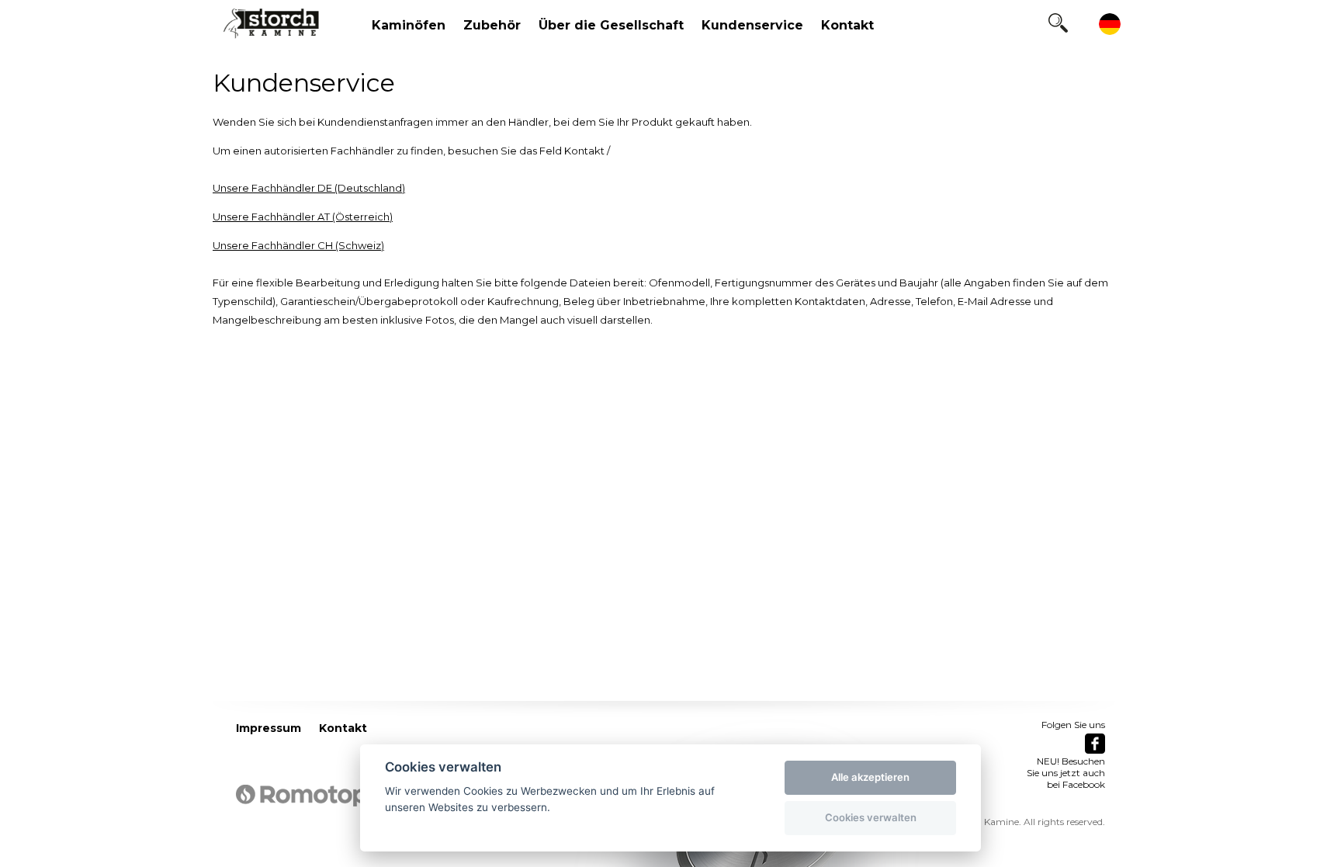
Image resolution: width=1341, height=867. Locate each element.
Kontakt (847, 25)
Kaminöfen (408, 25)
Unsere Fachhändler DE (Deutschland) (309, 188)
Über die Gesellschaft (611, 25)
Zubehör (492, 25)
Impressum (268, 728)
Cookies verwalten (871, 817)
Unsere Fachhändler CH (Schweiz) (298, 245)
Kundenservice (752, 25)
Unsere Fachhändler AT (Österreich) (303, 216)
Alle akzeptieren (870, 777)
